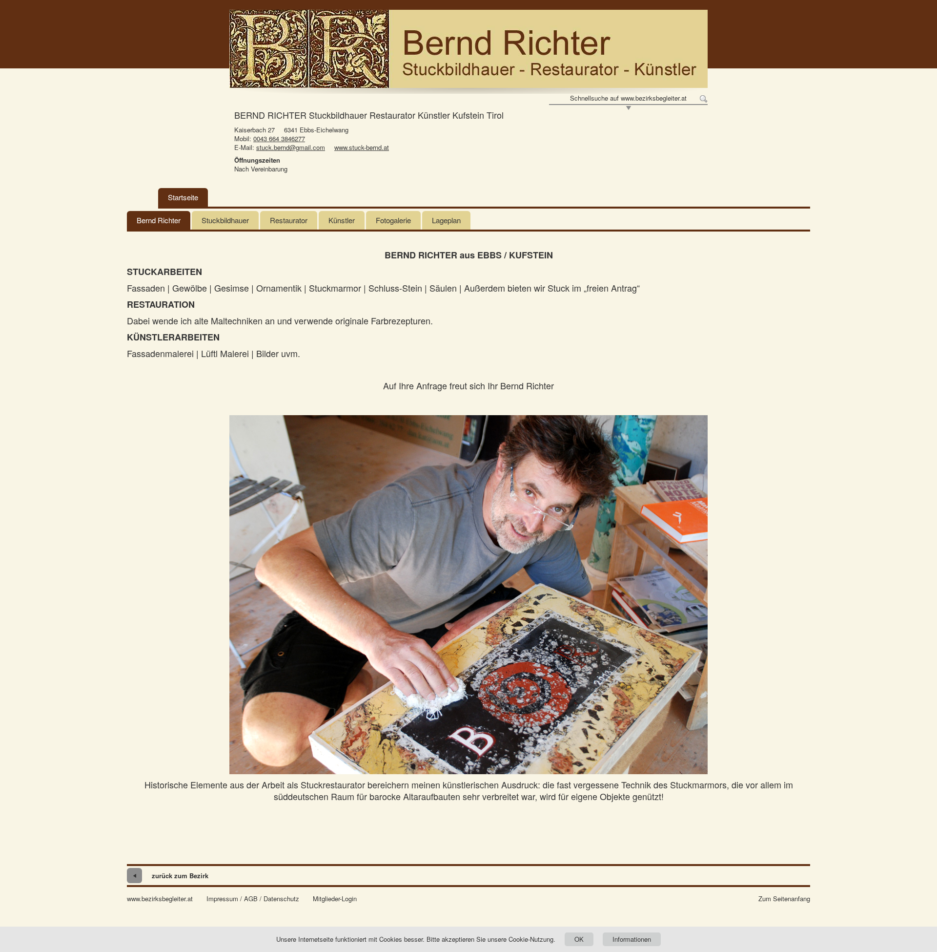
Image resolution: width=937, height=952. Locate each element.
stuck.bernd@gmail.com (290, 147)
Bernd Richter (159, 220)
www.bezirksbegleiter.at (160, 898)
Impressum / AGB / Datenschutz (252, 898)
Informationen (631, 939)
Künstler (341, 220)
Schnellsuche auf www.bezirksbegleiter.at (628, 98)
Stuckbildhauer (225, 220)
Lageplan (446, 220)
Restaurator (288, 220)
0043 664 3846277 (279, 138)
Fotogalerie (393, 220)
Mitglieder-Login (335, 898)
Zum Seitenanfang (784, 898)
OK (579, 939)
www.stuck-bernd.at (361, 147)
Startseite (183, 197)
